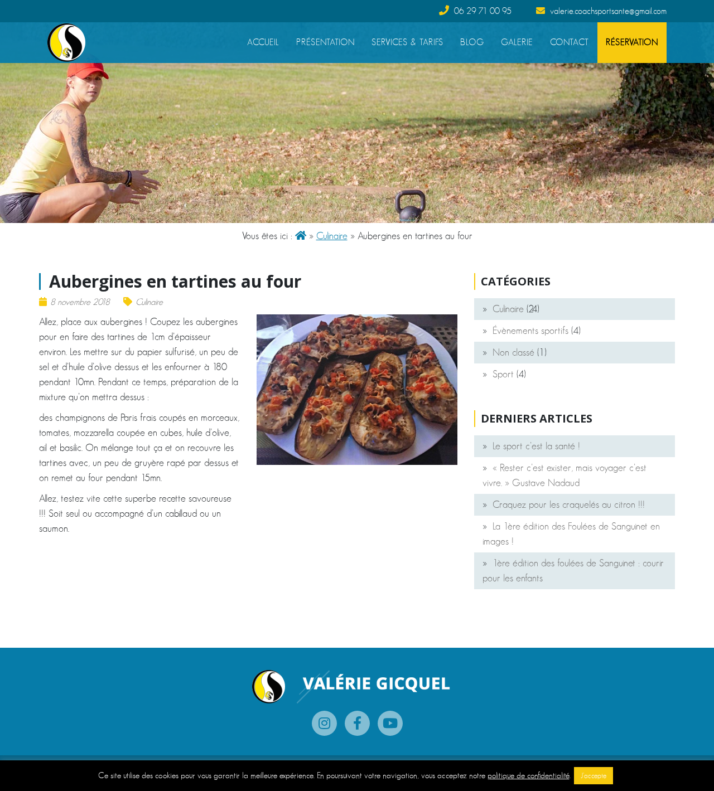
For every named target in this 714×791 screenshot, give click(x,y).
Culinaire (332, 235)
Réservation (632, 42)
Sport (503, 374)
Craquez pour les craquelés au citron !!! (569, 504)
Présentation (325, 42)
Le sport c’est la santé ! (536, 446)
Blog (472, 42)
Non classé (513, 352)
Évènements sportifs (530, 330)
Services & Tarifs (407, 42)
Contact (569, 42)
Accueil (263, 42)
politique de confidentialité (529, 775)
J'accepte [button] (593, 775)
